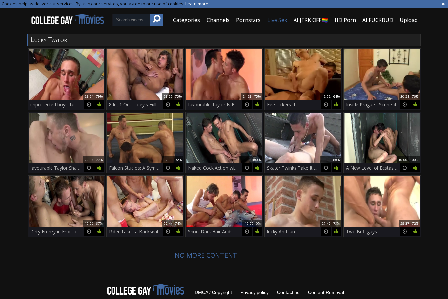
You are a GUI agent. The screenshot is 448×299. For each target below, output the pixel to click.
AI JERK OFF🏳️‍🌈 (311, 20)
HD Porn (345, 20)
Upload (408, 20)
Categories (186, 20)
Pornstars (248, 20)
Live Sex (277, 20)
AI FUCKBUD (377, 20)
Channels (218, 20)
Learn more (196, 4)
